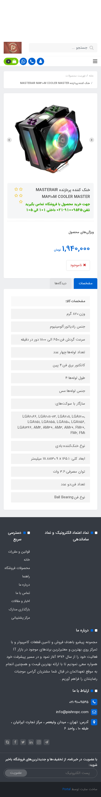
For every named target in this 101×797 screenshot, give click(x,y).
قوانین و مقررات (19, 551)
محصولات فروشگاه (17, 568)
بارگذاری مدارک (19, 609)
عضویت (16, 773)
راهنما (26, 576)
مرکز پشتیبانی (20, 617)
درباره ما (24, 584)
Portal (67, 789)
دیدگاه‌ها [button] (60, 283)
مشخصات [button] (85, 283)
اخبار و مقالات (20, 601)
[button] (40, 61)
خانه (27, 559)
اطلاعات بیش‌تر (48, 31)
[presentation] (91, 139)
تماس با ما (23, 593)
